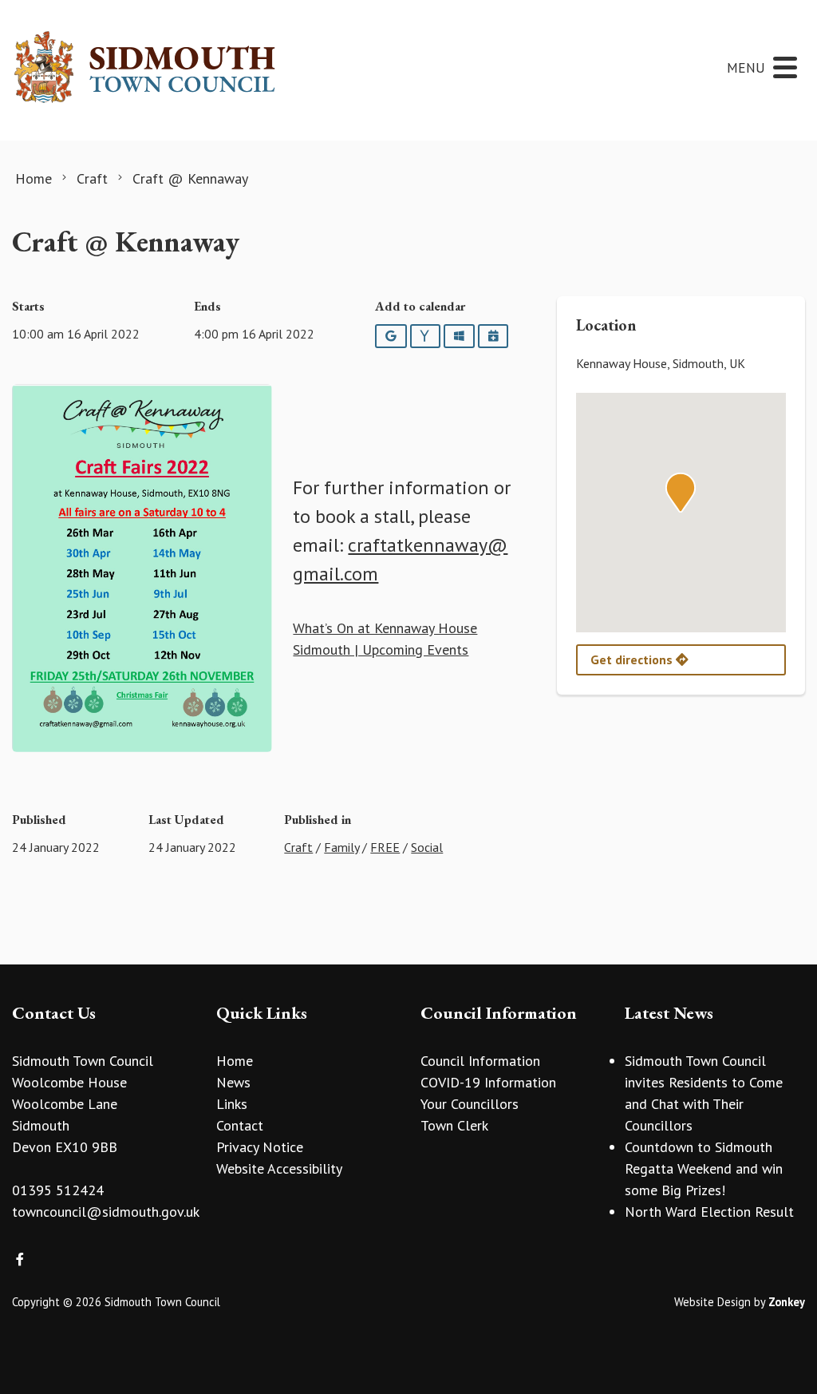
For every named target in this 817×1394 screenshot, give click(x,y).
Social (427, 847)
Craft (298, 847)
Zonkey (786, 1301)
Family (341, 847)
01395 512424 (58, 1190)
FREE (385, 847)
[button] (680, 492)
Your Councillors (469, 1104)
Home (234, 1060)
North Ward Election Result (709, 1211)
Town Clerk (454, 1125)
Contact (239, 1125)
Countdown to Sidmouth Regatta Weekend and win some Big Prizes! (704, 1168)
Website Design (712, 1301)
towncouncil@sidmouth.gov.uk (105, 1211)
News (233, 1082)
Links (231, 1104)
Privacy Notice (259, 1147)
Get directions (633, 659)
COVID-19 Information (488, 1082)
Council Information (480, 1060)
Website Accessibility (279, 1168)
